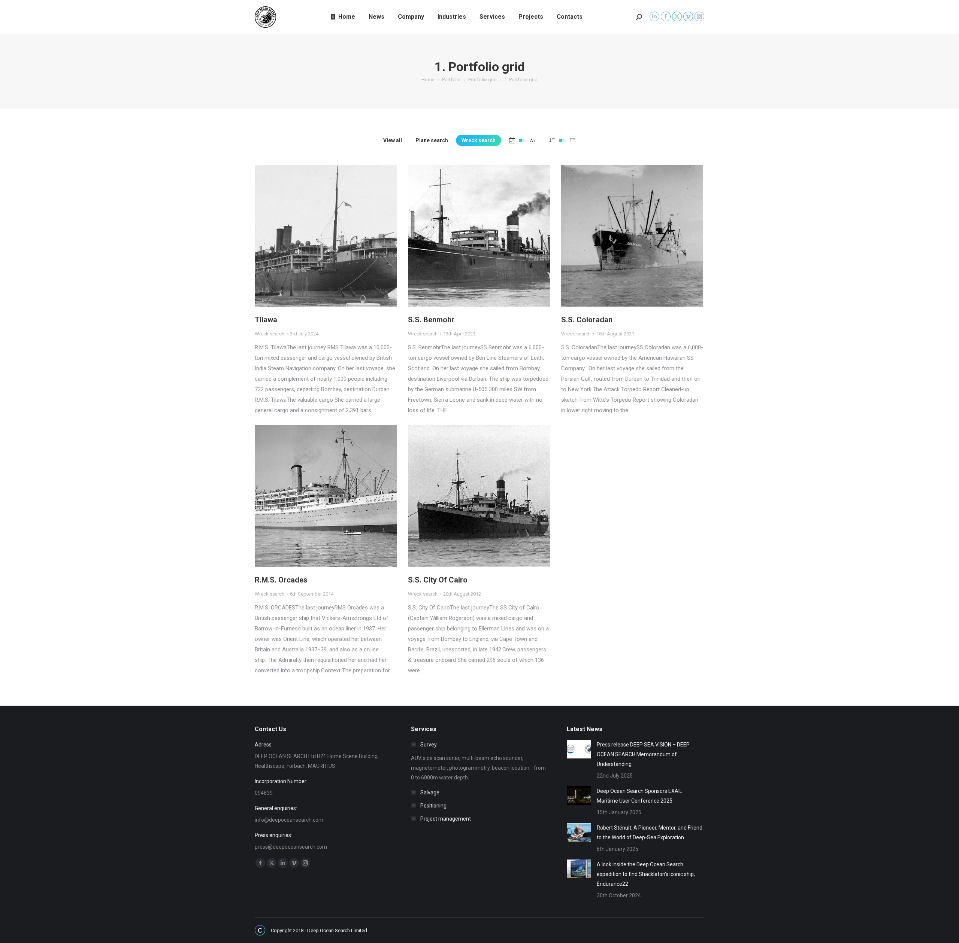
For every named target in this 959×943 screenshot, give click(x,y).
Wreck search (479, 140)
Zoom (316, 236)
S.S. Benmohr (431, 319)
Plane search (431, 140)
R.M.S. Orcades (281, 579)
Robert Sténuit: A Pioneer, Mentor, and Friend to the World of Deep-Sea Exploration (649, 832)
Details (336, 236)
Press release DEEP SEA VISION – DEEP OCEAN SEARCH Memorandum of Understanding (643, 754)
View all (392, 140)
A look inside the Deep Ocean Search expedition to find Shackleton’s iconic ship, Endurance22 (646, 874)
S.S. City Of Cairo (438, 579)
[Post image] (579, 749)
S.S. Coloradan (586, 319)
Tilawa (266, 319)
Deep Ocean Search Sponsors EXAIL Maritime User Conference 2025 (639, 796)
